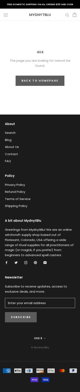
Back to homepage (40, 81)
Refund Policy (15, 192)
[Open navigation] (6, 14)
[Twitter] (16, 262)
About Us (12, 147)
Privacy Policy (15, 185)
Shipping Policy (16, 206)
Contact (11, 154)
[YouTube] (45, 262)
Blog (8, 140)
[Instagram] (25, 262)
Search (10, 133)
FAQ (8, 161)
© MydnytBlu (40, 347)
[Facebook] (6, 262)
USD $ (38, 338)
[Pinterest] (35, 262)
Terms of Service (18, 199)
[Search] (67, 14)
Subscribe (21, 317)
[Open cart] (74, 15)
